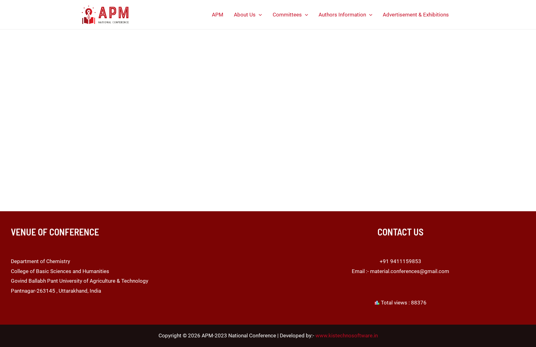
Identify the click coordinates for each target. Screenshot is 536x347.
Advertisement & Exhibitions (416, 14)
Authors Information (342, 14)
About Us (245, 14)
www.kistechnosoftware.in (346, 335)
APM (217, 14)
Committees (287, 14)
